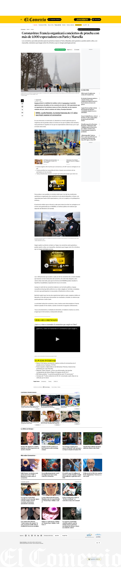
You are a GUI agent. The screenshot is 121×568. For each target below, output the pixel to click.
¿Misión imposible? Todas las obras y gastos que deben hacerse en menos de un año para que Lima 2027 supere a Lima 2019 (89, 137)
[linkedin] (38, 535)
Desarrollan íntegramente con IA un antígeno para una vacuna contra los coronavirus (50, 474)
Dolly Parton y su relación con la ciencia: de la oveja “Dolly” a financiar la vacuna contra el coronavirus (29, 475)
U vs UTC (85, 25)
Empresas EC (78, 25)
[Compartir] (22, 100)
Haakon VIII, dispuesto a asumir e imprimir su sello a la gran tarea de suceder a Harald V (30, 448)
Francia (49, 381)
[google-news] (41, 535)
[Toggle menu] (21, 19)
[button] (57, 339)
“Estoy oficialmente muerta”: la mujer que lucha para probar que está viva (56, 174)
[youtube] (35, 535)
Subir (97, 542)
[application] (57, 339)
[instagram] (32, 535)
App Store (57, 535)
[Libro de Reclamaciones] (98, 535)
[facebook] (26, 535)
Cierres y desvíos (70, 25)
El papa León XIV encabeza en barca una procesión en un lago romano (50, 448)
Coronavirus (43, 381)
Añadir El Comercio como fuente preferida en (89, 29)
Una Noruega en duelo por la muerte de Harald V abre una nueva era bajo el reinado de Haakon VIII (71, 448)
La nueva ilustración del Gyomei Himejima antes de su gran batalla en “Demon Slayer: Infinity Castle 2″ (51, 500)
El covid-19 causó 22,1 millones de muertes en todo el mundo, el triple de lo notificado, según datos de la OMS (71, 475)
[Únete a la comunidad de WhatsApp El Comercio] (60, 50)
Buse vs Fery (51, 25)
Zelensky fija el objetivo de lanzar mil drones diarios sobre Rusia (92, 447)
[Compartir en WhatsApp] (22, 103)
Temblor (64, 25)
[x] (29, 535)
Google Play (64, 535)
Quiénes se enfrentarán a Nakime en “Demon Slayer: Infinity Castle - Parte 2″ (51, 523)
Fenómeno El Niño (43, 25)
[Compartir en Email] (22, 112)
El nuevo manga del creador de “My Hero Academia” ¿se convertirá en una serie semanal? (71, 499)
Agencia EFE (38, 99)
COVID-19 (56, 381)
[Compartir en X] (22, 109)
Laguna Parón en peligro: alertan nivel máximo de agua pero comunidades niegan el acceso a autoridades (89, 110)
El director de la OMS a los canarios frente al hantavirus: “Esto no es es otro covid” (92, 474)
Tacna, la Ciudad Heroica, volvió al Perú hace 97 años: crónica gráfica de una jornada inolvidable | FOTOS (89, 118)
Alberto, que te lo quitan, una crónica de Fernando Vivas (88, 93)
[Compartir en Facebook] (22, 106)
